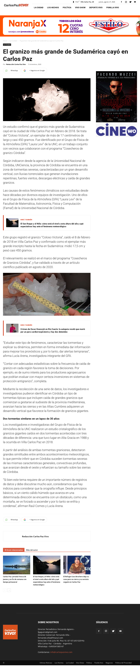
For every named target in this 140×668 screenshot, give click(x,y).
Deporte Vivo (96, 7)
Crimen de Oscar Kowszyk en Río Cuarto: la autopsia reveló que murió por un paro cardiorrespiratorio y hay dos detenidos (53, 330)
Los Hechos (53, 7)
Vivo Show (80, 7)
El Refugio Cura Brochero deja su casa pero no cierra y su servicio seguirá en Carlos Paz (76, 579)
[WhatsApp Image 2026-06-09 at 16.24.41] (116, 121)
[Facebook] (121, 2)
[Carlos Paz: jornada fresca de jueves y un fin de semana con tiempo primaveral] (16, 565)
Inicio (5, 41)
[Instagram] (126, 2)
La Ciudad (38, 7)
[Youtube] (135, 2)
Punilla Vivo (112, 7)
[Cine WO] (116, 135)
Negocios (109, 663)
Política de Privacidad (123, 663)
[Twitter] (130, 2)
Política (67, 7)
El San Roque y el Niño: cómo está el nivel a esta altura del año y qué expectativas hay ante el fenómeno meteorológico (52, 225)
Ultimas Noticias (46, 663)
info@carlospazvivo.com (61, 652)
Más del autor (32, 550)
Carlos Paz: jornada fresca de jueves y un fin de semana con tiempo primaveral (14, 579)
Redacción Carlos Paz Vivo (16, 64)
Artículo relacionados (14, 550)
